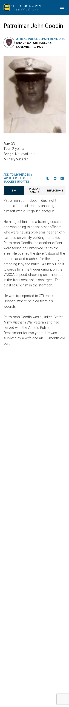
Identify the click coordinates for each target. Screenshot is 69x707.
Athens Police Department (36, 39)
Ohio (62, 39)
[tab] (14, 190)
